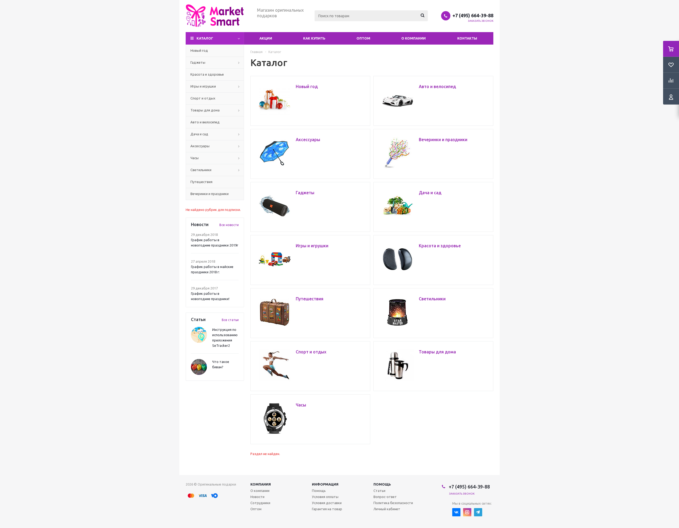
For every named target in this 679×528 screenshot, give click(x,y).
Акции (265, 38)
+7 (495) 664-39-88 (472, 15)
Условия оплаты (325, 497)
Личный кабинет (386, 509)
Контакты (467, 38)
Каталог (205, 38)
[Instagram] (467, 512)
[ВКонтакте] (456, 512)
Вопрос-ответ (385, 497)
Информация (325, 484)
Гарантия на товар (327, 509)
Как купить (314, 38)
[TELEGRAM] (478, 512)
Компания (260, 484)
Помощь (382, 484)
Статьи (379, 490)
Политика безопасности (393, 503)
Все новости (229, 225)
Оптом (363, 38)
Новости (257, 497)
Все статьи (230, 320)
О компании (413, 38)
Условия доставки (327, 503)
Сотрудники (260, 503)
